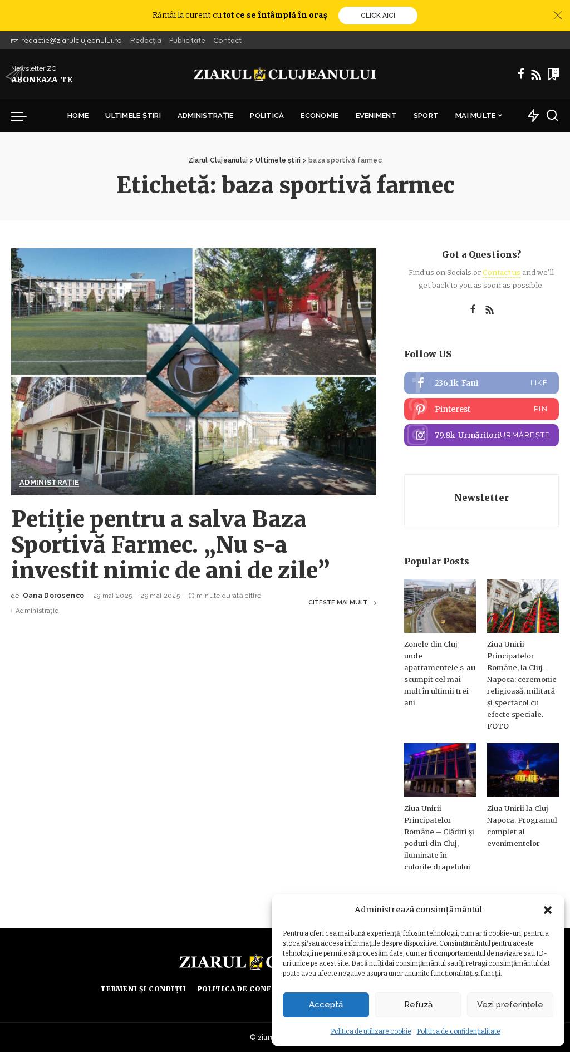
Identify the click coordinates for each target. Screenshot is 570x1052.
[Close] (557, 15)
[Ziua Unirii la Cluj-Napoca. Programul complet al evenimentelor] (523, 770)
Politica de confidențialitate (458, 1031)
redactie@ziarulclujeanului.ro (71, 40)
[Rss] (536, 74)
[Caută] (552, 115)
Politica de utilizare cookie (371, 1031)
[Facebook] (521, 74)
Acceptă (326, 1005)
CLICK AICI (378, 15)
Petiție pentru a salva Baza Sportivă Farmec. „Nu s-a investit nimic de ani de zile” (170, 544)
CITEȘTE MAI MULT (337, 602)
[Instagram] (481, 435)
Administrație (49, 482)
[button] (547, 910)
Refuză (418, 1005)
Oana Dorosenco (54, 595)
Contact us (501, 272)
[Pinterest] (481, 409)
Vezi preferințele (510, 1005)
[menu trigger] (24, 115)
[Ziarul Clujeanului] (285, 74)
